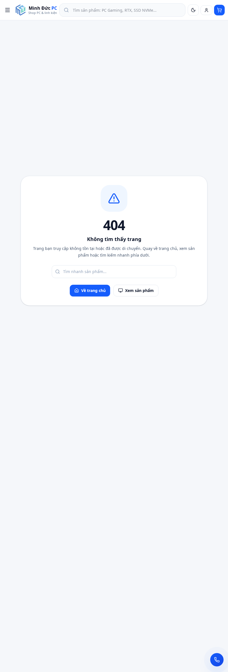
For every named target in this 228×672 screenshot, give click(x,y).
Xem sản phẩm (139, 290)
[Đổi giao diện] (193, 10)
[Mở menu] (7, 10)
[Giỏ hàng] (219, 10)
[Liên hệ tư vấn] (217, 659)
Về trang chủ (93, 290)
